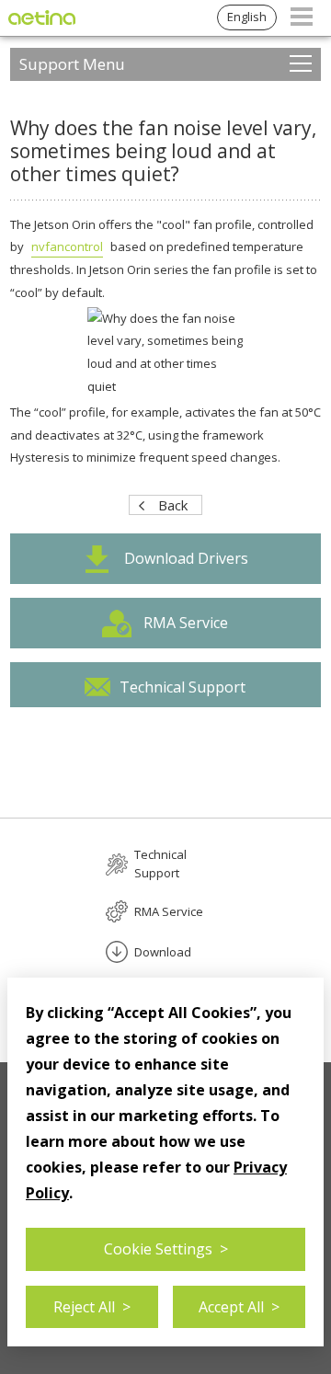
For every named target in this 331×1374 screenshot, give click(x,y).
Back (173, 505)
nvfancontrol (67, 246)
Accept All (239, 1307)
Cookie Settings (166, 1249)
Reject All (92, 1307)
